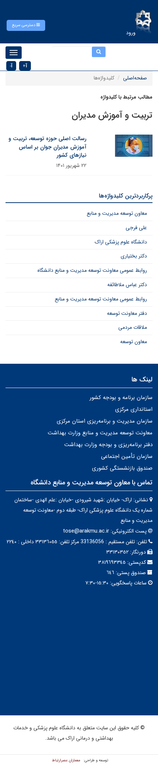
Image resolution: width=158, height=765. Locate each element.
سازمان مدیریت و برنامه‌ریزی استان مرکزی (104, 421)
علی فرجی (136, 228)
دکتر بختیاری (134, 256)
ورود (131, 33)
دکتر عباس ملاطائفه (127, 285)
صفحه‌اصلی (135, 78)
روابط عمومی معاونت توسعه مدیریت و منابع (101, 299)
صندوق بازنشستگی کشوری (122, 468)
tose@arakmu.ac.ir (86, 531)
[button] (26, 25)
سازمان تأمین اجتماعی (126, 456)
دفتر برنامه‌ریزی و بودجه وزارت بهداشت (108, 444)
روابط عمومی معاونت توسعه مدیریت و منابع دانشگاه (92, 270)
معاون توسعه (133, 342)
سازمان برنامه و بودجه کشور (121, 397)
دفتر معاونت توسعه (127, 313)
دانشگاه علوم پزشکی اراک (121, 242)
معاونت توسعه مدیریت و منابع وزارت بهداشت (100, 432)
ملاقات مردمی (132, 327)
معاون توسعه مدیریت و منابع (117, 213)
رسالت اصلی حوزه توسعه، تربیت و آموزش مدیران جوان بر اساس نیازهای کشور (47, 147)
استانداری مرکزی (133, 409)
